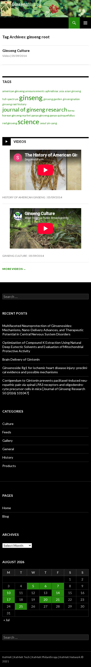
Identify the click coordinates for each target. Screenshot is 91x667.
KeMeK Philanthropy (45, 657)
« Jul (7, 620)
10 (8, 593)
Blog (5, 516)
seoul (43, 123)
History (7, 457)
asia (61, 91)
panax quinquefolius (62, 115)
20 (45, 600)
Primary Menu (85, 23)
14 (58, 593)
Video (6, 56)
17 (8, 600)
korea (71, 110)
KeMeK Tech (22, 657)
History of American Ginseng (23, 197)
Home (6, 508)
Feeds (6, 432)
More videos (14, 269)
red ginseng (9, 123)
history (22, 104)
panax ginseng (40, 115)
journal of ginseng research (34, 109)
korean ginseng (11, 115)
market (26, 115)
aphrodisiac (52, 91)
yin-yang (52, 123)
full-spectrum (10, 99)
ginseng (31, 97)
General (8, 449)
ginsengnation (71, 99)
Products (9, 466)
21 (58, 600)
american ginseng (13, 91)
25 (21, 606)
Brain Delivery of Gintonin (21, 359)
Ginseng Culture (16, 50)
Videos (20, 142)
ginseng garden (52, 99)
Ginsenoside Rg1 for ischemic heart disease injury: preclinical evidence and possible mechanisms (45, 370)
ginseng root (9, 104)
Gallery (7, 440)
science (28, 122)
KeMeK (7, 657)
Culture (8, 424)
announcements (35, 91)
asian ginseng (73, 91)
